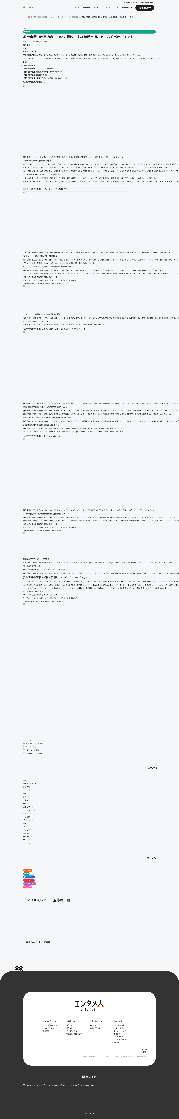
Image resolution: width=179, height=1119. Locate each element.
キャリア (26, 830)
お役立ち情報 (27, 887)
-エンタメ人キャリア (120, 1040)
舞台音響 (26, 45)
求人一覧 (69, 1025)
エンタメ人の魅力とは (50, 1025)
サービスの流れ (71, 1031)
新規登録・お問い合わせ (74, 1034)
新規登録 (145, 7)
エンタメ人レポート (111, 8)
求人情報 (86, 8)
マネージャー (28, 840)
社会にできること (49, 1028)
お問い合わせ (127, 8)
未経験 (25, 803)
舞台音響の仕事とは (31, 65)
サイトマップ (115, 1056)
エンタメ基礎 (27, 870)
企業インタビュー (29, 877)
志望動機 (26, 817)
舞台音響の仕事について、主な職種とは (38, 69)
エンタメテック (29, 810)
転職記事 (26, 874)
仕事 (25, 797)
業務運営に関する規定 (142, 1056)
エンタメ (26, 790)
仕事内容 (26, 787)
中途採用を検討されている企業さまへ (138, 2)
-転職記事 (116, 1034)
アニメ (25, 827)
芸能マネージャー (30, 807)
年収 (25, 813)
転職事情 (26, 833)
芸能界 (25, 823)
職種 (25, 793)
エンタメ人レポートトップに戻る (38, 942)
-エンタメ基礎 (118, 1037)
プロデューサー (29, 820)
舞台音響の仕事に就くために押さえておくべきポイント (44, 72)
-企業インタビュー (119, 1028)
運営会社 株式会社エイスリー (90, 1056)
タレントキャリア (29, 880)
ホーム (77, 8)
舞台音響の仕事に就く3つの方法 (36, 75)
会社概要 (46, 1031)
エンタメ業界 (28, 843)
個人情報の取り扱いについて (127, 1056)
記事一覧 (116, 1043)
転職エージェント (30, 52)
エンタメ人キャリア (29, 883)
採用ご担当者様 (95, 1028)
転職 (25, 48)
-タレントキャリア (119, 1031)
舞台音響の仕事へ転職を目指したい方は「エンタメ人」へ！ (45, 78)
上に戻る (145, 1050)
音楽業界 (26, 837)
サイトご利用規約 (104, 1056)
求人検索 (69, 1028)
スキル (25, 800)
